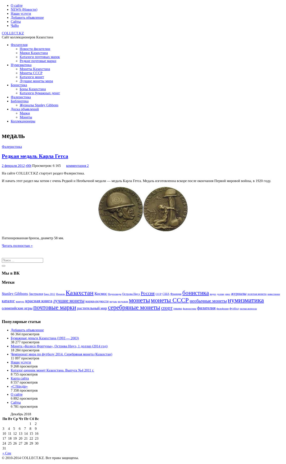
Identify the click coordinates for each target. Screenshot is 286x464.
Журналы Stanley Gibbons (39, 105)
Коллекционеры (23, 121)
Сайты (16, 21)
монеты (139, 300)
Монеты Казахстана (35, 69)
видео (213, 294)
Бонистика (19, 85)
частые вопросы (248, 308)
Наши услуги (21, 13)
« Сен (6, 453)
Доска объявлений (25, 109)
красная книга (38, 300)
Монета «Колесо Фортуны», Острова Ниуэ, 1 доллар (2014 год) (59, 346)
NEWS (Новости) (24, 9)
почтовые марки (54, 307)
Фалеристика (21, 97)
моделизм (123, 301)
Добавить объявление (27, 17)
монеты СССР (170, 300)
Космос (101, 293)
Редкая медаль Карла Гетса (35, 156)
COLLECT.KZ (13, 33)
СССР (159, 294)
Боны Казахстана (33, 89)
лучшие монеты (68, 300)
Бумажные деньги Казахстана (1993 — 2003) (45, 338)
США (165, 294)
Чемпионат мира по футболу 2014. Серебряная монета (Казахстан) (61, 354)
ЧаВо (15, 25)
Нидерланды (114, 294)
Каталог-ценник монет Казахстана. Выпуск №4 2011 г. (52, 370)
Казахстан (80, 292)
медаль (113, 301)
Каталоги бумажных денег (40, 93)
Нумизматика (21, 65)
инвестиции (273, 294)
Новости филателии (35, 49)
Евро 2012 (49, 294)
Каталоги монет (32, 77)
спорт (166, 308)
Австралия (36, 294)
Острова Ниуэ (131, 294)
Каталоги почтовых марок (40, 57)
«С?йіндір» (19, 386)
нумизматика (246, 300)
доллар (220, 294)
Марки (25, 113)
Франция (175, 294)
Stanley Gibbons (15, 294)
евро (227, 294)
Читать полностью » (17, 246)
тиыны (177, 308)
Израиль (60, 294)
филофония (223, 308)
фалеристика (189, 308)
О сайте (17, 5)
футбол (234, 308)
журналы (238, 293)
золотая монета (257, 294)
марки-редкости (97, 301)
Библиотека (20, 101)
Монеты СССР (31, 73)
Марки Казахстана (34, 53)
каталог (8, 300)
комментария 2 (77, 166)
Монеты (26, 117)
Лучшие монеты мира (36, 81)
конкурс (20, 301)
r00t (28, 166)
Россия (148, 293)
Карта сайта (20, 378)
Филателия (19, 45)
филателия (206, 308)
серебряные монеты (134, 307)
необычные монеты (208, 300)
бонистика (195, 293)
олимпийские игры (17, 308)
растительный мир (92, 308)
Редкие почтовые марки (38, 61)
